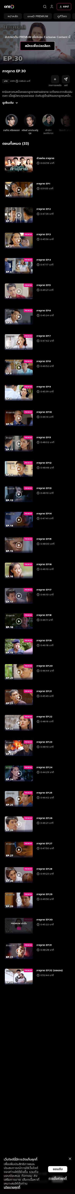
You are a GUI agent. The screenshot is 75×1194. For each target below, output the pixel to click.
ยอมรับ (58, 1169)
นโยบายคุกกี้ (12, 1187)
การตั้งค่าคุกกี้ (58, 1178)
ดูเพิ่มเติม (8, 103)
